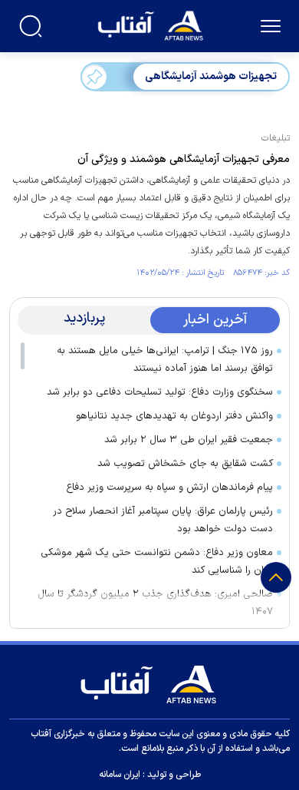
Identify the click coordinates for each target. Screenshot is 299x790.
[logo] (152, 24)
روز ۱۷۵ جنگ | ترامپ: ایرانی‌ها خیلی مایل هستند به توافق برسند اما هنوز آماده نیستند (165, 359)
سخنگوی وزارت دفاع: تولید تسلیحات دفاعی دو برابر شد (160, 392)
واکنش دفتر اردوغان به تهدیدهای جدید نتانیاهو (174, 416)
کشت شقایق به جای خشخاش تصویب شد (185, 463)
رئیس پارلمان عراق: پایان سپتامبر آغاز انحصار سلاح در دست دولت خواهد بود (163, 520)
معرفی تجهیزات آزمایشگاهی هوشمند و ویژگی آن (183, 159)
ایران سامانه (119, 775)
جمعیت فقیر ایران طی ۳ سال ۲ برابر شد (188, 440)
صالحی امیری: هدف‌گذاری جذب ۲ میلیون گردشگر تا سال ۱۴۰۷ (155, 603)
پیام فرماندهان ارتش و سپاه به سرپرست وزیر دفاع (169, 487)
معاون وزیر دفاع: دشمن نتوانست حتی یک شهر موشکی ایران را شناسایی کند (157, 561)
